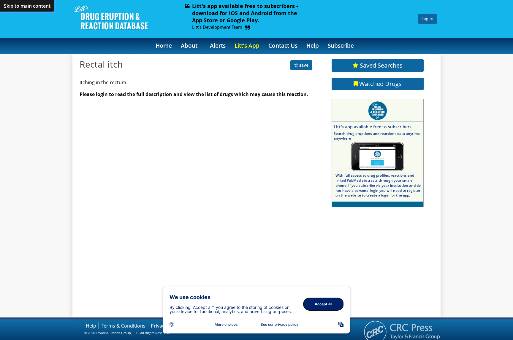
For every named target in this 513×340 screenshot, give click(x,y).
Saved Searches (380, 65)
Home (164, 45)
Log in (427, 18)
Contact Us (282, 45)
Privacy (159, 326)
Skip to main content (27, 6)
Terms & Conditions (123, 326)
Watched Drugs (380, 84)
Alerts (218, 45)
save (303, 65)
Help (312, 45)
